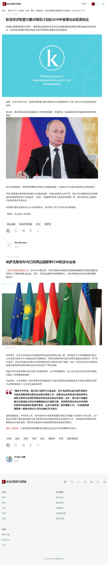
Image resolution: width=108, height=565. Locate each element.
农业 (17, 438)
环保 (9, 438)
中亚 (34, 438)
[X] (38, 231)
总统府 (21, 10)
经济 (4, 513)
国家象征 (60, 508)
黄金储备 (11, 224)
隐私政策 (60, 502)
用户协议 (60, 497)
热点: (4, 10)
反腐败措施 (61, 513)
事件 (33, 10)
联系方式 (6, 539)
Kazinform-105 (78, 10)
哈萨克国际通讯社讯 (18, 270)
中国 (61, 438)
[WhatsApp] (15, 231)
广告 (4, 545)
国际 (4, 518)
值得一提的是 (12, 428)
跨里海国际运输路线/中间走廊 (57, 10)
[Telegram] (23, 231)
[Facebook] (30, 231)
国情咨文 (39, 10)
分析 (4, 508)
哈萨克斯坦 (72, 438)
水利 (26, 438)
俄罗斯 (48, 224)
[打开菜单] (103, 4)
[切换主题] (95, 4)
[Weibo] (85, 481)
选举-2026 (12, 10)
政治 (4, 502)
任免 (27, 10)
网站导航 (6, 534)
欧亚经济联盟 (25, 224)
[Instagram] (8, 231)
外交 (38, 224)
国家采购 (60, 518)
